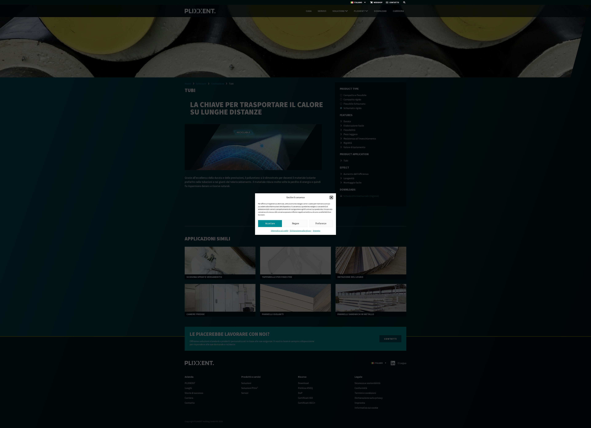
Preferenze (320, 223)
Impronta (316, 230)
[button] (331, 197)
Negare (295, 223)
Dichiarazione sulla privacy (300, 230)
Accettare (270, 223)
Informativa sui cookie (279, 230)
